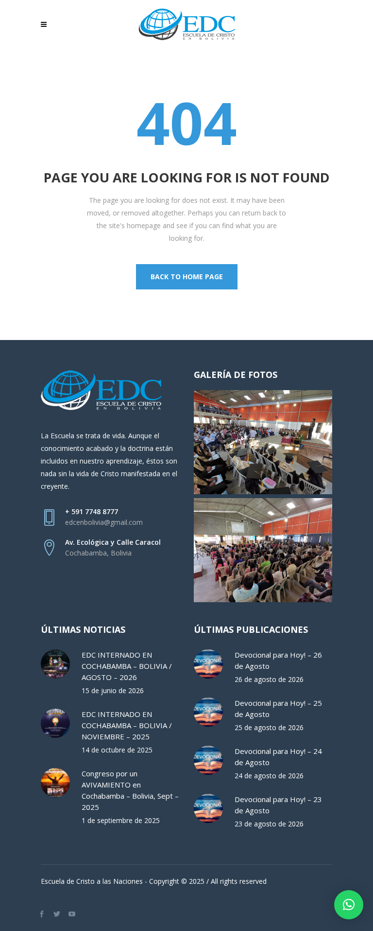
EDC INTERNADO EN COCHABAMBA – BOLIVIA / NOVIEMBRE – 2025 (127, 725)
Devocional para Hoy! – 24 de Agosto (278, 756)
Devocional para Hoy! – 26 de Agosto (278, 660)
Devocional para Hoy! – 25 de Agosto (278, 708)
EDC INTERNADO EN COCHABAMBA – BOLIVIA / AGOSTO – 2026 (127, 666)
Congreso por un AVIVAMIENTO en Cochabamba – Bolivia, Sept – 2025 (130, 790)
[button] (348, 904)
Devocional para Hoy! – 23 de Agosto (278, 804)
